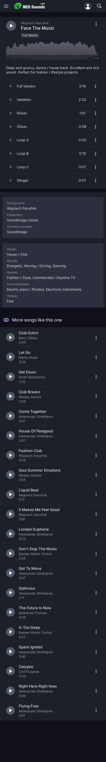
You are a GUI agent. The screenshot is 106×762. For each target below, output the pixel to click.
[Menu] (6, 6)
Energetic (14, 266)
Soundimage (17, 232)
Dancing (59, 266)
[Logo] (29, 6)
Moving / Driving (37, 266)
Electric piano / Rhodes (25, 289)
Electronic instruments (63, 289)
